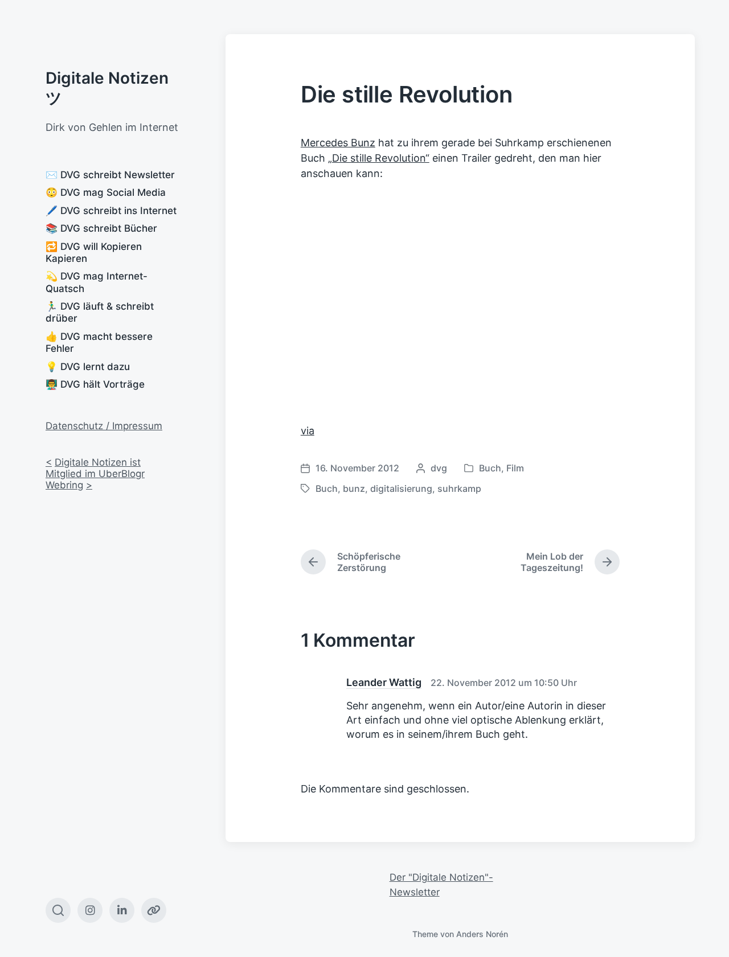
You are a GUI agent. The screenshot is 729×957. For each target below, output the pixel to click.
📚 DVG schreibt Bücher (101, 228)
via (307, 431)
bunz (354, 488)
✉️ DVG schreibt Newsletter (110, 174)
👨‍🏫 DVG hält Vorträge (95, 384)
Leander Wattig (383, 682)
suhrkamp (459, 488)
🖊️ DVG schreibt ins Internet (111, 210)
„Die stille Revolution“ (378, 158)
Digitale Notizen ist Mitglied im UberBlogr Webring (95, 474)
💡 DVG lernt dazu (88, 366)
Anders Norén (482, 934)
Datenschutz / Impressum (104, 426)
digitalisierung (401, 488)
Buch (490, 468)
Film (515, 468)
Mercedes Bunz (338, 143)
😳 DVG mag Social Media (106, 192)
